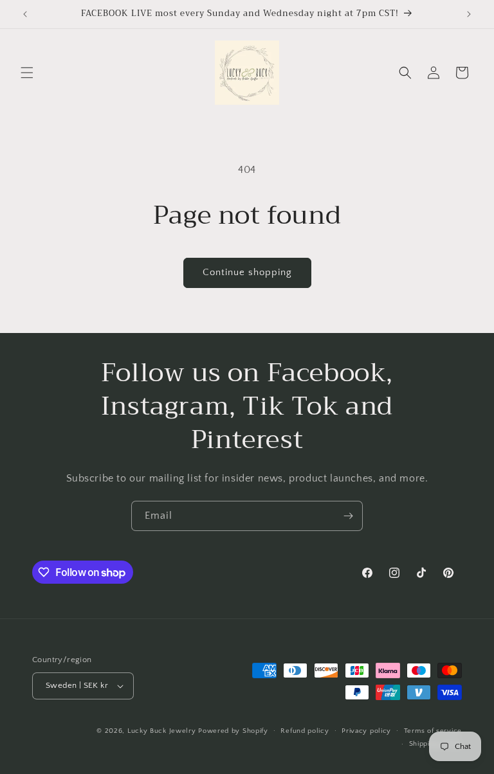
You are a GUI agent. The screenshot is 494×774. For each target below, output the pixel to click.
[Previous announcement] (25, 14)
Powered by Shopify (233, 731)
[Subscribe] (348, 516)
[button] (27, 73)
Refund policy (304, 731)
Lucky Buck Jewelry (161, 731)
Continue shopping (247, 272)
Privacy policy (366, 731)
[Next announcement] (469, 14)
